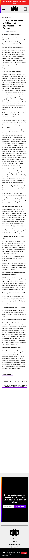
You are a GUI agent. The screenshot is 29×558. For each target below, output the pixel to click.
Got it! (24, 553)
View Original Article (7, 374)
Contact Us (14, 547)
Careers (14, 541)
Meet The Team (14, 544)
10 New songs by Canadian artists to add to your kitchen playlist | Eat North (14, 386)
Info (14, 539)
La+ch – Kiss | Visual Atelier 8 (18, 381)
